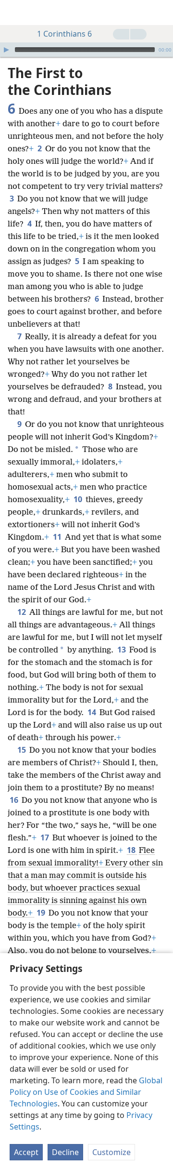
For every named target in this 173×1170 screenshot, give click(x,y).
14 (92, 712)
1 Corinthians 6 (64, 33)
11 (58, 537)
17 (45, 837)
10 (79, 499)
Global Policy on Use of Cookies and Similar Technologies (86, 1092)
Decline (65, 1152)
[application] (86, 49)
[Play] (6, 49)
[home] (14, 12)
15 (22, 750)
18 (132, 850)
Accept (26, 1152)
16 (15, 800)
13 (122, 649)
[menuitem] (14, 12)
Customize (111, 1152)
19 (42, 912)
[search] (161, 12)
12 (22, 612)
